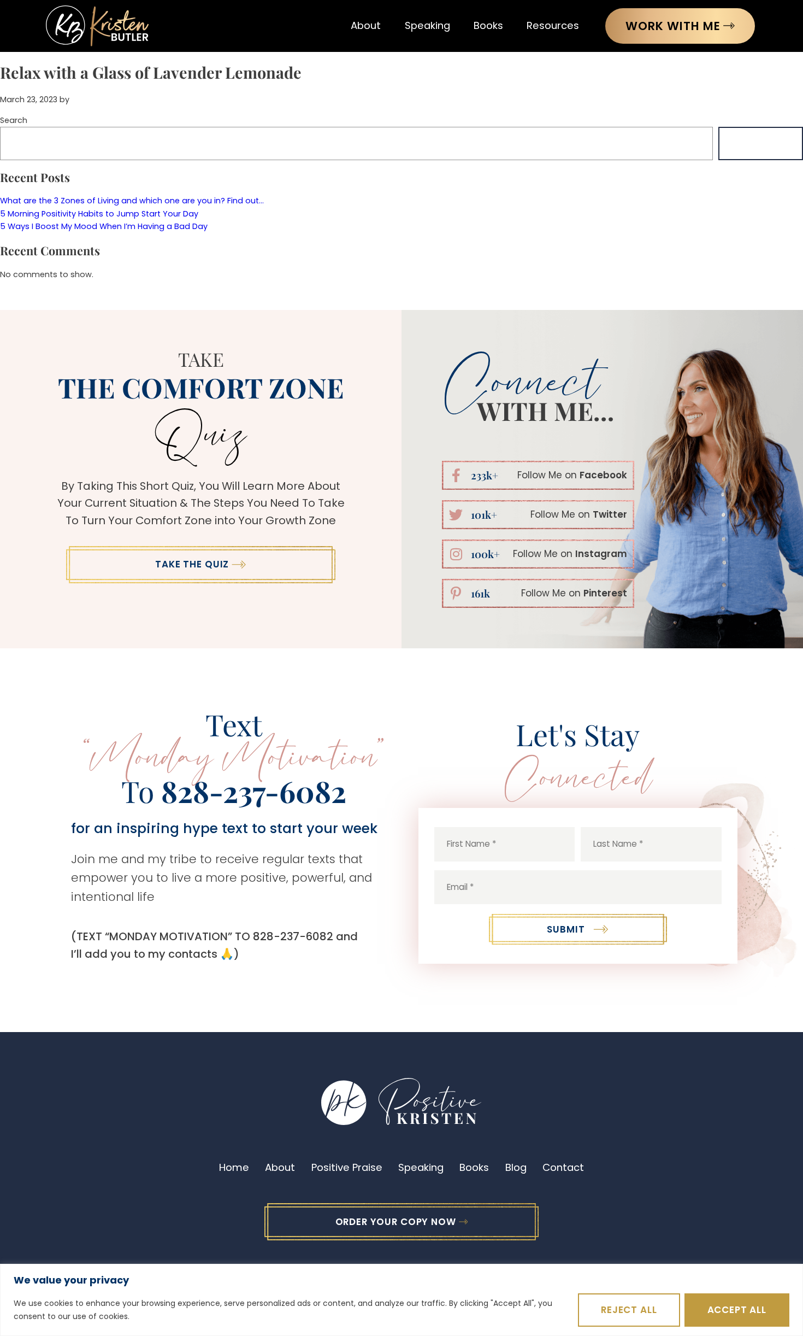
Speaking (427, 25)
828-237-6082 (253, 790)
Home (234, 1167)
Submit (565, 929)
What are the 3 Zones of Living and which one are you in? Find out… (132, 200)
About (366, 25)
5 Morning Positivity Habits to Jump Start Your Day (99, 213)
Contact (563, 1167)
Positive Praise (346, 1167)
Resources (553, 25)
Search (13, 120)
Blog (516, 1167)
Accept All (736, 1309)
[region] (401, 1300)
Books (488, 25)
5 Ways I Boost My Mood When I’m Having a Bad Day (104, 226)
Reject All (629, 1309)
